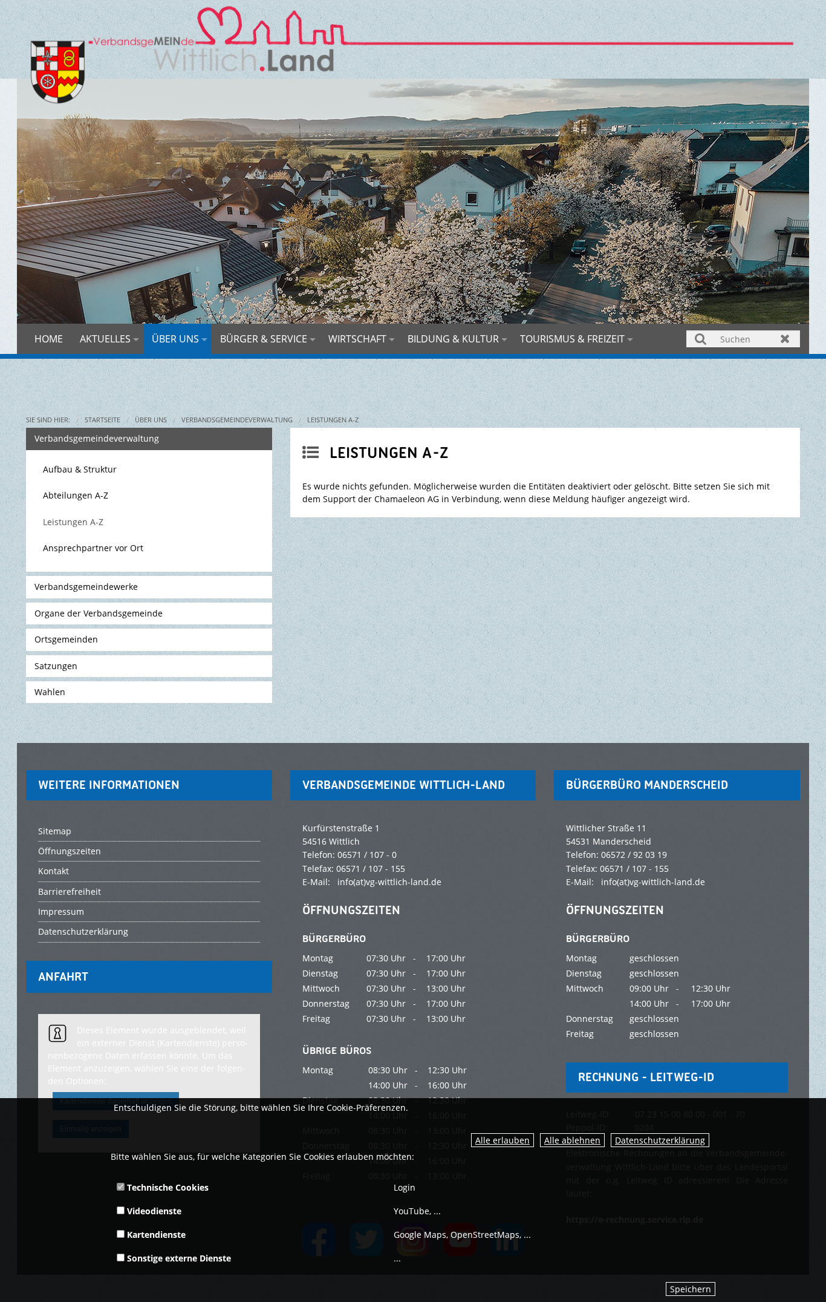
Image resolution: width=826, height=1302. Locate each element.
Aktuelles (105, 338)
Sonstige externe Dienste (178, 1258)
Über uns (175, 338)
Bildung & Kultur (453, 338)
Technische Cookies (167, 1187)
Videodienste (153, 1211)
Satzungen (55, 666)
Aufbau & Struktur (80, 469)
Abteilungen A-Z (75, 495)
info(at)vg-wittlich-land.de (389, 882)
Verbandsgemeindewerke (86, 586)
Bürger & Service (263, 338)
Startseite (102, 419)
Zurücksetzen (785, 338)
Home (48, 338)
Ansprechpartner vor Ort (93, 548)
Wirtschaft (357, 338)
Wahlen (49, 692)
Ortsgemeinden (66, 639)
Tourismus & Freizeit (572, 338)
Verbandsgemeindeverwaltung (237, 419)
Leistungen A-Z (333, 419)
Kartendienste (155, 1234)
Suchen (701, 338)
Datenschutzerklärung (660, 1140)
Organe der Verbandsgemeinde (98, 613)
